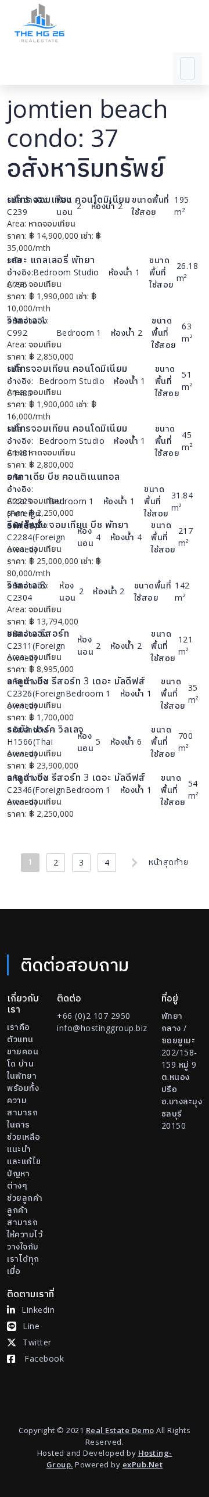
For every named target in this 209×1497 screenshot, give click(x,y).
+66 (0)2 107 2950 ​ (94, 1015)
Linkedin (38, 1309)
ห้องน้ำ (103, 205)
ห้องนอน (64, 205)
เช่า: (87, 235)
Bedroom (52, 272)
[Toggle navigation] (187, 68)
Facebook (44, 1358)
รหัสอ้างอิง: (28, 199)
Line (31, 1325)
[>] (132, 862)
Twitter (37, 1342)
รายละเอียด (161, 223)
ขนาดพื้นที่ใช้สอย (151, 205)
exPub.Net (142, 1464)
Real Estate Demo (120, 1430)
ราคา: (17, 235)
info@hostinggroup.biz (102, 1027)
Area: (16, 223)
